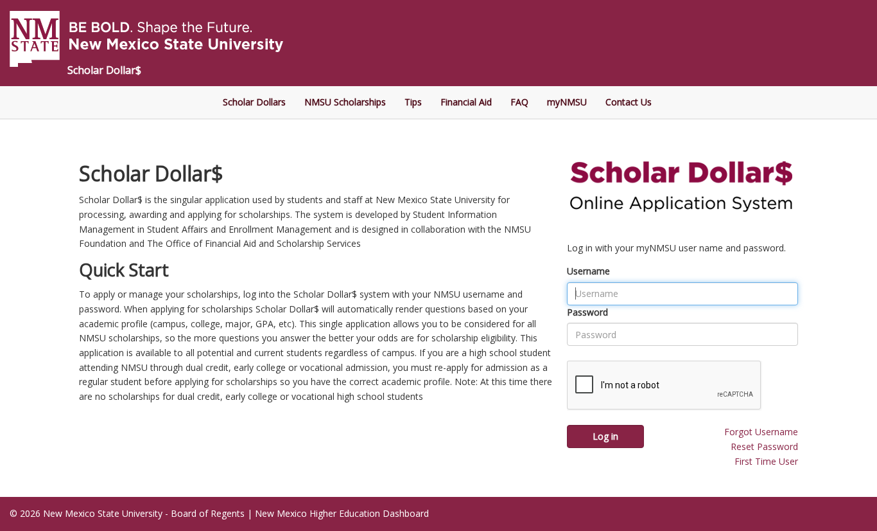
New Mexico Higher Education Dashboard (342, 513)
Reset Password (764, 446)
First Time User (766, 461)
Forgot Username (761, 432)
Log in (605, 436)
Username (588, 271)
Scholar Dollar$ (104, 70)
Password (587, 312)
